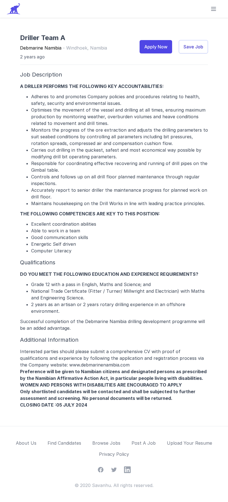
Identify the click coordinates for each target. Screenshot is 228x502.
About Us (26, 443)
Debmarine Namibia (40, 48)
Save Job (193, 47)
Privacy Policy (114, 454)
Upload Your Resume (189, 443)
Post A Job (144, 443)
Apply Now (155, 47)
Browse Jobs (106, 443)
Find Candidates (64, 443)
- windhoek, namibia (85, 48)
